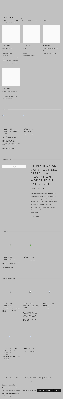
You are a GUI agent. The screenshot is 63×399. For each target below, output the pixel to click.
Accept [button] (58, 390)
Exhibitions (21, 20)
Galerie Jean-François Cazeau (9, 6)
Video (12, 20)
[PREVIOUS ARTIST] (5, 23)
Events (30, 20)
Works (5, 20)
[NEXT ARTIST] (20, 23)
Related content (42, 20)
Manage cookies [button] (29, 390)
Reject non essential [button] (45, 390)
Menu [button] (59, 6)
